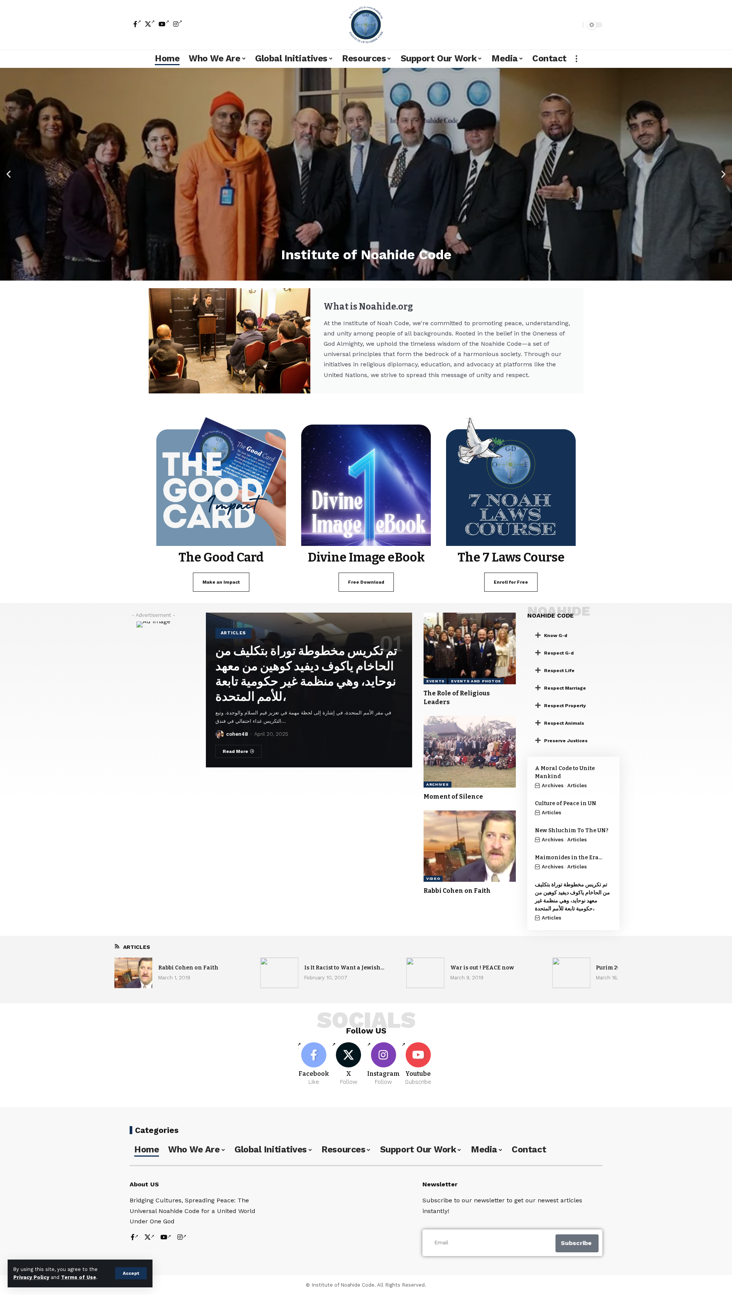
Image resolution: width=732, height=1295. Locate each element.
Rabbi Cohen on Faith (457, 890)
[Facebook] (137, 24)
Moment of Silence (453, 796)
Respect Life (559, 670)
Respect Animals (564, 723)
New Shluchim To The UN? (571, 830)
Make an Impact (221, 582)
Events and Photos (476, 681)
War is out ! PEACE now (482, 967)
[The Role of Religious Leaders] (470, 648)
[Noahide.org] (366, 25)
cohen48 (237, 734)
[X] (150, 24)
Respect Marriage (565, 688)
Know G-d (555, 635)
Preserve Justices (566, 740)
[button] (8, 174)
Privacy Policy (31, 1277)
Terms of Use (78, 1277)
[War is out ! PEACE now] (425, 973)
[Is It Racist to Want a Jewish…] (279, 973)
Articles (233, 632)
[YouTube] (164, 24)
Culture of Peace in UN (565, 803)
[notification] (564, 25)
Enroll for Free (511, 582)
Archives (437, 784)
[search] (575, 25)
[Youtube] (418, 1064)
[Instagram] (177, 24)
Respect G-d (559, 653)
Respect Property (565, 705)
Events (435, 681)
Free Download (366, 582)
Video (433, 878)
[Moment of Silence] (470, 752)
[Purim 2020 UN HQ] (571, 973)
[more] (576, 59)
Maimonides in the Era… (568, 857)
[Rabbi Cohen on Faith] (470, 846)
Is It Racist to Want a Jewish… (344, 967)
